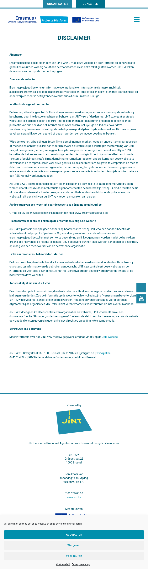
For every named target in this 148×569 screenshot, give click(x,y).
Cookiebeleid (63, 564)
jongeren (90, 4)
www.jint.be (104, 353)
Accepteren (74, 534)
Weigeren (74, 545)
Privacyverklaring (81, 564)
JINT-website (110, 336)
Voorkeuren (74, 556)
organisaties (57, 4)
